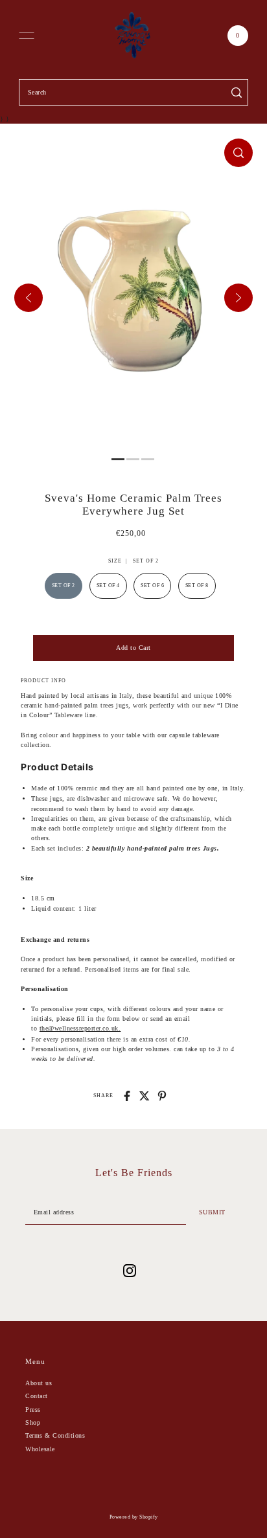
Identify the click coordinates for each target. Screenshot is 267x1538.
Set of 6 (152, 585)
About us (38, 1383)
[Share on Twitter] (144, 1096)
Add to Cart (133, 647)
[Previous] (28, 298)
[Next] (238, 298)
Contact (36, 1395)
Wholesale (40, 1449)
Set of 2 (63, 585)
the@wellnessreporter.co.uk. (80, 1028)
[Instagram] (129, 1270)
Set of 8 (197, 585)
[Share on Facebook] (127, 1096)
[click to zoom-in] (238, 153)
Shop (32, 1422)
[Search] (236, 92)
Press (33, 1409)
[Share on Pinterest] (162, 1096)
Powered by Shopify (134, 1517)
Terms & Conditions (55, 1435)
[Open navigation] (26, 35)
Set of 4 (108, 585)
